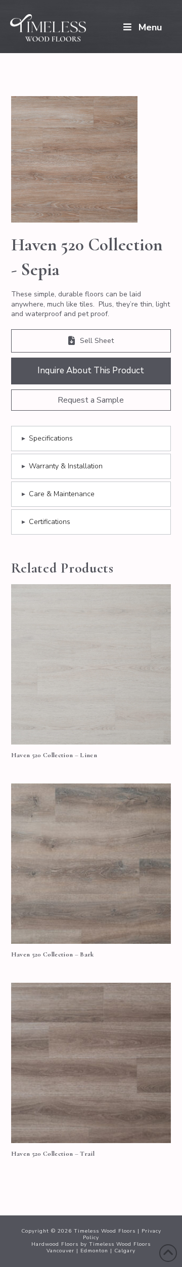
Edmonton (94, 1250)
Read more (90, 725)
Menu (150, 27)
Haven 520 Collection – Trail (53, 1154)
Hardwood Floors (54, 1244)
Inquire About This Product (90, 370)
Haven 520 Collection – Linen (54, 755)
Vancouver (60, 1250)
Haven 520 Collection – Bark (52, 954)
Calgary (124, 1250)
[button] (91, 400)
